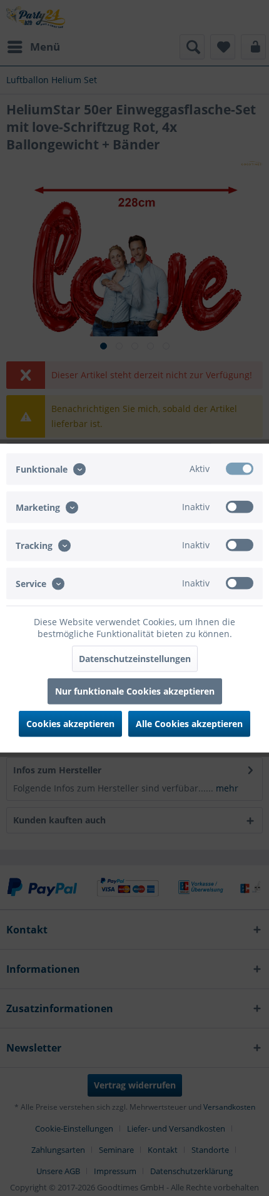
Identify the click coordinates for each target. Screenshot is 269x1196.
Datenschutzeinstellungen (135, 659)
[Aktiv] (239, 468)
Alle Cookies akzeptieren (189, 724)
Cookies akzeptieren (70, 724)
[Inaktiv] (239, 506)
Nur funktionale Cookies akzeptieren (135, 691)
